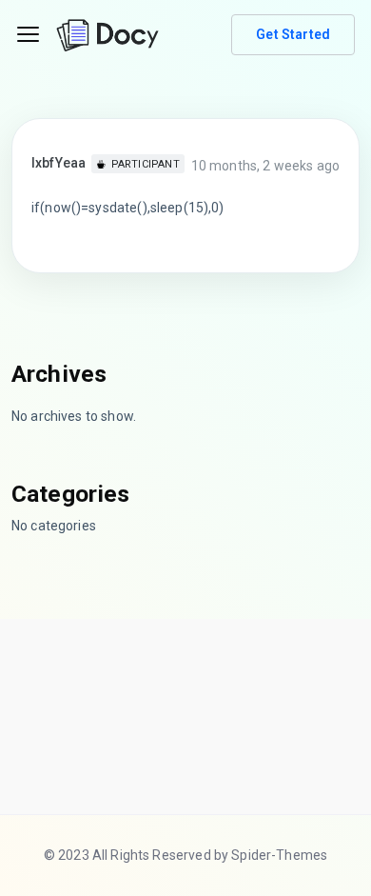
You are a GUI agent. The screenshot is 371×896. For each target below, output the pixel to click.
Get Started (293, 34)
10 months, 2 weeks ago (265, 165)
